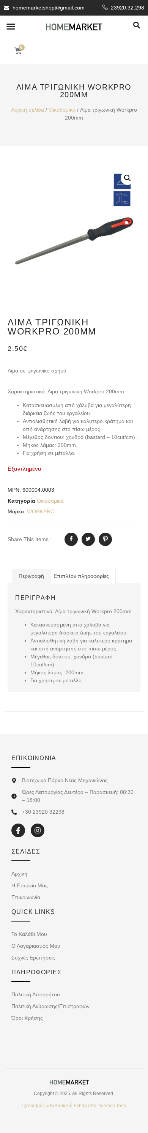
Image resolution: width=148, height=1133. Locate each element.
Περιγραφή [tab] (31, 576)
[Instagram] (37, 830)
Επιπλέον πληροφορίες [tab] (81, 576)
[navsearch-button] (136, 26)
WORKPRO (41, 511)
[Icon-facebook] (18, 830)
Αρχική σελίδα (27, 110)
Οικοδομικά (62, 110)
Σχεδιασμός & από (74, 1105)
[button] (11, 26)
